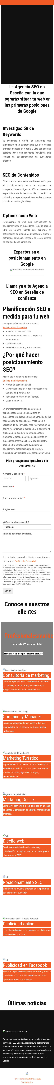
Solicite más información (15, 327)
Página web (9, 509)
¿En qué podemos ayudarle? (17, 533)
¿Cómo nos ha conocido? (16, 522)
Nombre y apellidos (14, 473)
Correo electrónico (14, 498)
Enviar (8, 591)
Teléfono (8, 486)
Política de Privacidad (25, 561)
